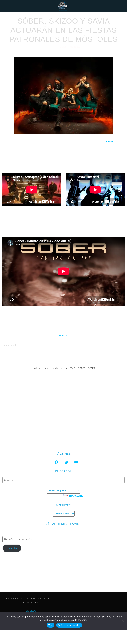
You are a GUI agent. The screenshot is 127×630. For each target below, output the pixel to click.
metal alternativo (59, 368)
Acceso (31, 610)
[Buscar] (121, 480)
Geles (63, 46)
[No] (123, 621)
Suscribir (12, 548)
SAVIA (72, 368)
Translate (76, 495)
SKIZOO (81, 368)
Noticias (75, 46)
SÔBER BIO (63, 335)
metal (46, 368)
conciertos (36, 368)
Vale (50, 625)
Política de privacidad (69, 625)
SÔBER (91, 368)
